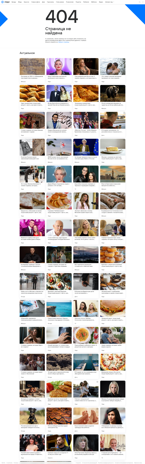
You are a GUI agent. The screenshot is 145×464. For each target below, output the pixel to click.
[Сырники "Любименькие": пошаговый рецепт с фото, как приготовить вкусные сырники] (59, 205)
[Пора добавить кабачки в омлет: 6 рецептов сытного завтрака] (86, 339)
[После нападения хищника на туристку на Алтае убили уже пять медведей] (112, 97)
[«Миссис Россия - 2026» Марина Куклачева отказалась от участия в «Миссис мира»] (86, 124)
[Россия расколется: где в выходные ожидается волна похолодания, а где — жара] (32, 420)
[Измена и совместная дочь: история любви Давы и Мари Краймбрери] (32, 232)
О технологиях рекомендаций (89, 462)
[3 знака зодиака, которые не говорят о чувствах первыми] (59, 258)
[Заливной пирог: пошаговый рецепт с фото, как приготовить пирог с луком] (112, 312)
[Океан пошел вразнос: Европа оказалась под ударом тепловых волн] (59, 312)
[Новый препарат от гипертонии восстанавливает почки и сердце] (59, 339)
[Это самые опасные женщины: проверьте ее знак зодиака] (112, 70)
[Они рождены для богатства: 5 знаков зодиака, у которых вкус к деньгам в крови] (86, 70)
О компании (9, 462)
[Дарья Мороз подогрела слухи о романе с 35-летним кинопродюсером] (59, 178)
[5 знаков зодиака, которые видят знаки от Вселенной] (32, 366)
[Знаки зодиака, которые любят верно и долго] (112, 339)
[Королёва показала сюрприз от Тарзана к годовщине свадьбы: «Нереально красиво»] (86, 178)
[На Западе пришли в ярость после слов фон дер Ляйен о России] (86, 151)
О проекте (78, 462)
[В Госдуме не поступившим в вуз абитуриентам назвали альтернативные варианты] (86, 366)
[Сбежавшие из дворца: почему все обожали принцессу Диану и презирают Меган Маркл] (112, 420)
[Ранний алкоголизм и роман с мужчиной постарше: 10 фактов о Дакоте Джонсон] (32, 447)
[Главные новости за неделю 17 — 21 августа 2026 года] (59, 447)
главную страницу (63, 42)
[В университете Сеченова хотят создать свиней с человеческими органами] (112, 205)
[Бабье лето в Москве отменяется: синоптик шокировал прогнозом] (32, 285)
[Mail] (2, 2)
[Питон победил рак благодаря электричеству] (59, 420)
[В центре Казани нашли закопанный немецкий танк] (32, 151)
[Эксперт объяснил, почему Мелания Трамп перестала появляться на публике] (86, 205)
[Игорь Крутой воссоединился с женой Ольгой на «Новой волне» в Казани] (59, 97)
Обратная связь (138, 462)
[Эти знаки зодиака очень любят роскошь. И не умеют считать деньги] (86, 232)
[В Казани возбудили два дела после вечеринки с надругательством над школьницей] (86, 285)
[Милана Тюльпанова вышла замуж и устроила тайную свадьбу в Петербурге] (112, 393)
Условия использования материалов (124, 462)
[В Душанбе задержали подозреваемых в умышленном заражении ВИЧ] (32, 312)
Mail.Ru (3, 462)
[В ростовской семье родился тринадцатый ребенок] (86, 420)
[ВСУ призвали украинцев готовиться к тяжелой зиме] (86, 258)
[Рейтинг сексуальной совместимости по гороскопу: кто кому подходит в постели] (86, 393)
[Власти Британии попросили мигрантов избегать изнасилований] (112, 178)
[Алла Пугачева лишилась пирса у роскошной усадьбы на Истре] (86, 447)
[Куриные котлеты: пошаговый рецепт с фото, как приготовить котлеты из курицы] (59, 393)
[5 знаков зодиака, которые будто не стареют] (32, 339)
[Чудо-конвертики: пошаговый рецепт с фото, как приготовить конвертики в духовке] (32, 97)
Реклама (16, 462)
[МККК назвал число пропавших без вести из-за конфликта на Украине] (59, 151)
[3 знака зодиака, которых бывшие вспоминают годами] (32, 124)
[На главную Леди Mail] (6, 2)
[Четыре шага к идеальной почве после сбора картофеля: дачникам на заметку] (59, 366)
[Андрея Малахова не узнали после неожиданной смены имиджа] (59, 124)
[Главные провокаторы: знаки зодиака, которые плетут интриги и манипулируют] (112, 232)
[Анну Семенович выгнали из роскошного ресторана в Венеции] (59, 70)
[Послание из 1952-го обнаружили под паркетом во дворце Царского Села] (32, 70)
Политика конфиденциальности (106, 462)
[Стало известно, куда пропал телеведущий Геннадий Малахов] (59, 232)
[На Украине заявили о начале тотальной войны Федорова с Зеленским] (32, 258)
